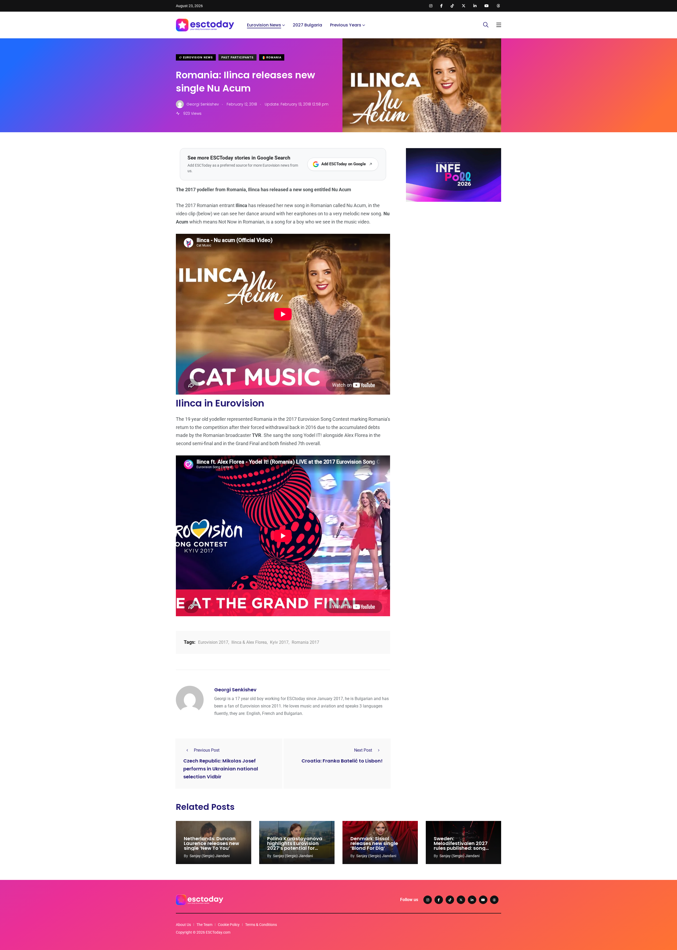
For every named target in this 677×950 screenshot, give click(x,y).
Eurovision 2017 (213, 642)
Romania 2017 (305, 642)
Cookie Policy (229, 924)
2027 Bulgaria (307, 25)
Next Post (363, 750)
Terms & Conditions (261, 924)
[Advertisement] (453, 247)
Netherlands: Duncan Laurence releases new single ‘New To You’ (211, 843)
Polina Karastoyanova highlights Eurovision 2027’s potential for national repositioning (294, 845)
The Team (204, 924)
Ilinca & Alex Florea (249, 642)
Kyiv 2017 (279, 642)
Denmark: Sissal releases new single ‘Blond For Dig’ (374, 843)
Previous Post (206, 750)
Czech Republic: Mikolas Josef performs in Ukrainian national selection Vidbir (220, 768)
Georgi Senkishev (235, 689)
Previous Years (345, 25)
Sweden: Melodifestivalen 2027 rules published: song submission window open (461, 848)
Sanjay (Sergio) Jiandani (210, 856)
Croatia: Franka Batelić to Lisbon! (342, 760)
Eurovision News (264, 25)
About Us (183, 924)
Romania (273, 57)
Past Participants (237, 57)
